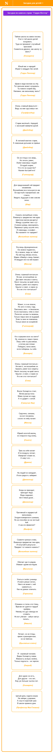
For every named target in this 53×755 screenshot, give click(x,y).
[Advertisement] (27, 24)
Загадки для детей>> (33, 3)
